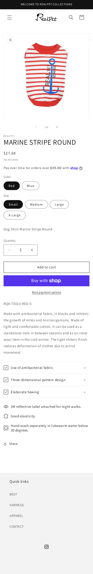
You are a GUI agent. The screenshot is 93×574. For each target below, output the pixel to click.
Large (59, 204)
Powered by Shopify (57, 570)
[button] (9, 17)
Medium (36, 204)
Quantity (10, 241)
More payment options (46, 292)
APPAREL (16, 516)
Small (13, 204)
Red (12, 186)
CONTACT (17, 526)
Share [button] (13, 443)
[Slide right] (57, 127)
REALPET (38, 570)
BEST (13, 494)
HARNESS (17, 505)
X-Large (15, 215)
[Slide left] (36, 127)
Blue (30, 186)
